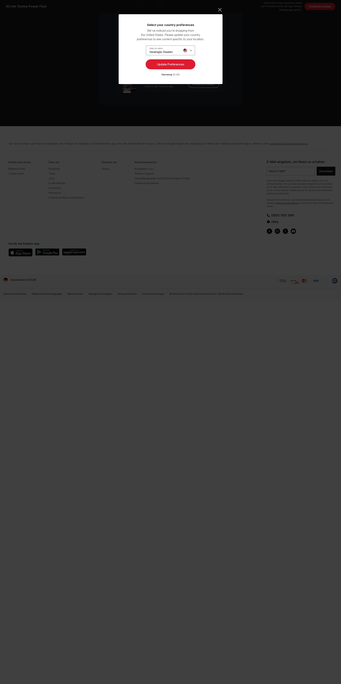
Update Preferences (170, 64)
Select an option (156, 48)
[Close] (171, 9)
